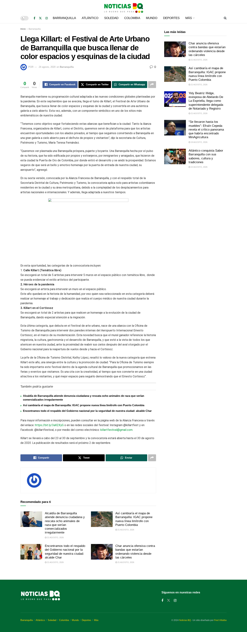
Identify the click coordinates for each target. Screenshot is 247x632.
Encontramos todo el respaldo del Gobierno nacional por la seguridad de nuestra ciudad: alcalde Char (87, 410)
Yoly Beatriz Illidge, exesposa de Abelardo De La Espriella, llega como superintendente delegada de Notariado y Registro (206, 100)
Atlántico (90, 18)
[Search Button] (225, 18)
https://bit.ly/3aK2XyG (49, 425)
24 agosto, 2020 (47, 67)
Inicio (23, 29)
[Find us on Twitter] (40, 18)
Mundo (151, 18)
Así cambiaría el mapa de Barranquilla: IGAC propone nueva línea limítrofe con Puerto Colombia (83, 405)
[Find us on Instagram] (46, 18)
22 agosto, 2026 (198, 167)
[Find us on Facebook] (34, 18)
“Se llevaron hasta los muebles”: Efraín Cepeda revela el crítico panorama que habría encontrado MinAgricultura (206, 129)
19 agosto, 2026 (198, 142)
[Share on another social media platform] (152, 84)
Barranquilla (64, 18)
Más (188, 18)
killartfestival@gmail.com (116, 430)
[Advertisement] (195, 201)
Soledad (111, 18)
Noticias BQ (185, 620)
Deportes (171, 18)
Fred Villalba (220, 620)
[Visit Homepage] (123, 6)
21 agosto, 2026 (55, 537)
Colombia (132, 18)
